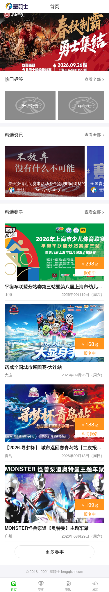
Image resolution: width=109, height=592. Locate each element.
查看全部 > (94, 79)
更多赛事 (54, 551)
